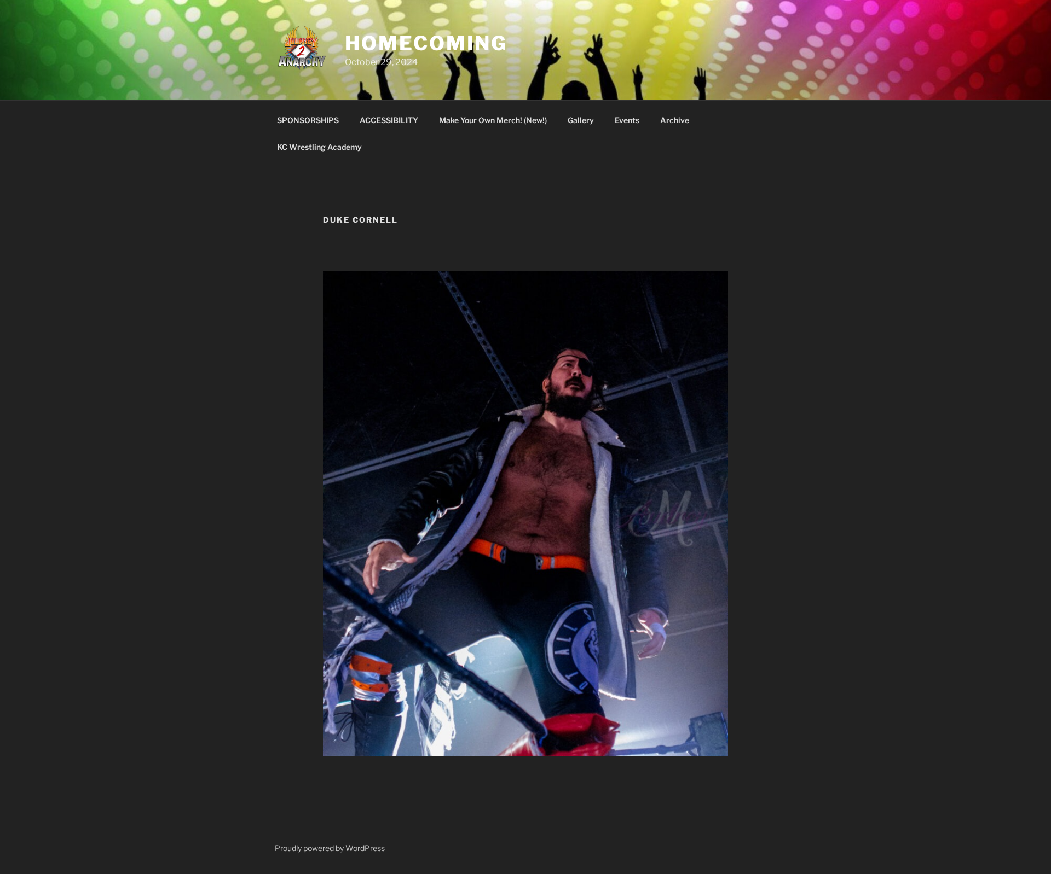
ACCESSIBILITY (389, 120)
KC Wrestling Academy (319, 147)
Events (627, 120)
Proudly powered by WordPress (330, 848)
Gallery (581, 120)
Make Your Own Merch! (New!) (493, 120)
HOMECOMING (426, 43)
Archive (674, 120)
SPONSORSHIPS (308, 120)
